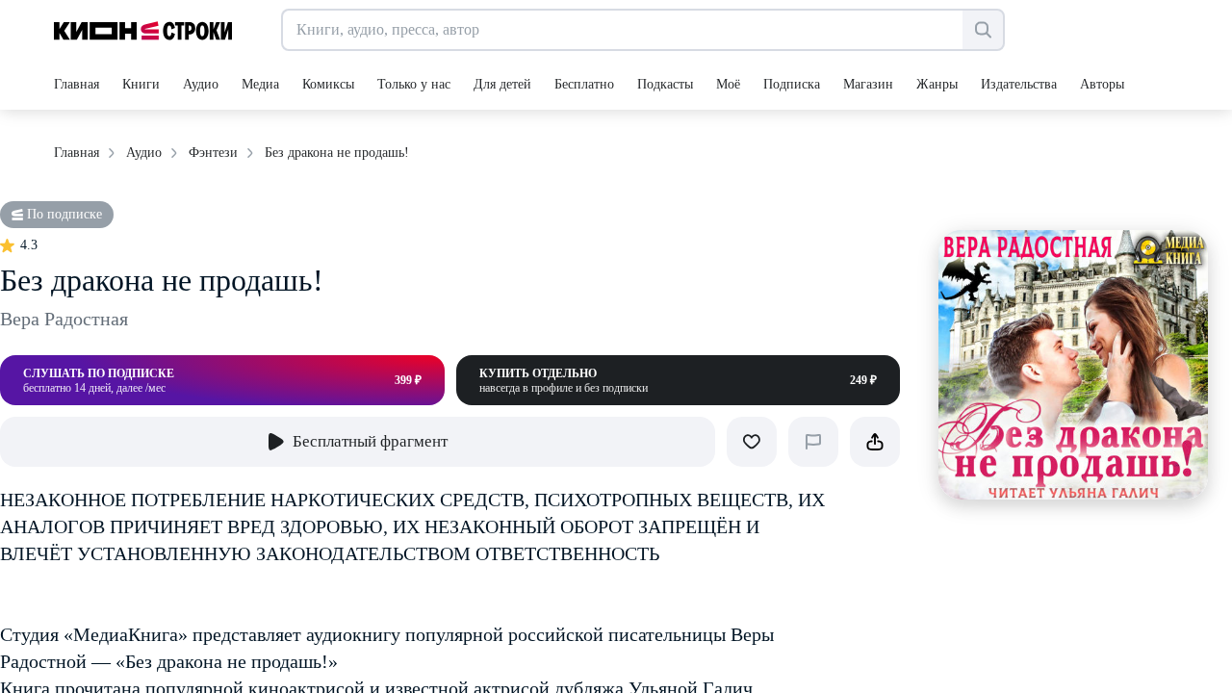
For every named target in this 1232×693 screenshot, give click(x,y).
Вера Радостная (64, 318)
